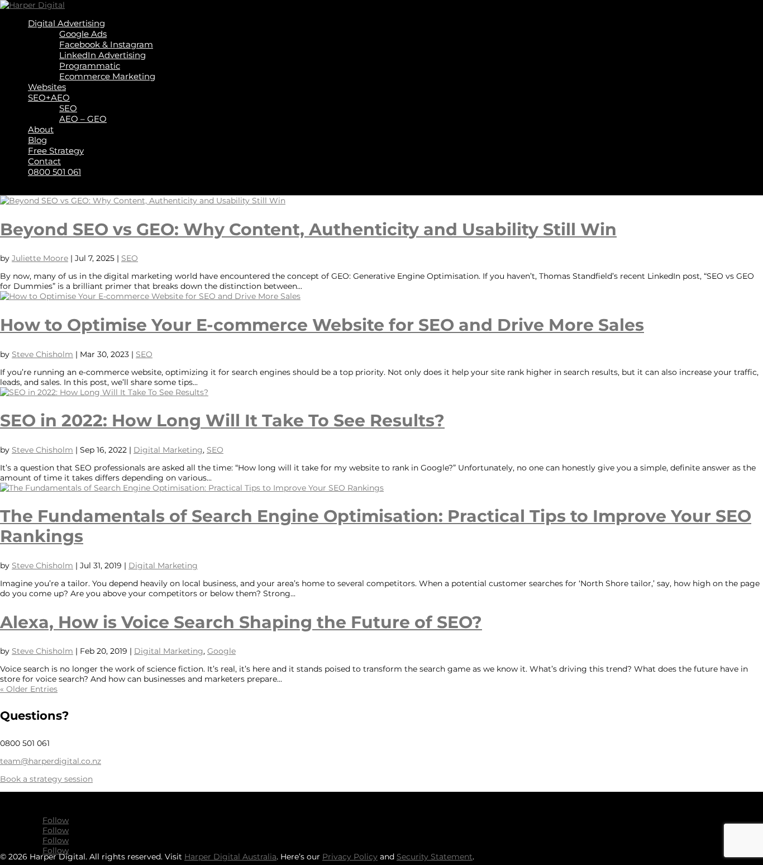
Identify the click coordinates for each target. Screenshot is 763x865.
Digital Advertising (66, 23)
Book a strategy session (46, 779)
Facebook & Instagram (106, 44)
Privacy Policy (350, 857)
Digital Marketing (168, 450)
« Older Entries (29, 689)
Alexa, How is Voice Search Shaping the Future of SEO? (241, 622)
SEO (68, 108)
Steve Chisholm (42, 354)
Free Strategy (56, 150)
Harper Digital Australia (230, 857)
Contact (44, 161)
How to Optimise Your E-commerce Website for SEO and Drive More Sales (322, 325)
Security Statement (435, 857)
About (41, 129)
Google (221, 651)
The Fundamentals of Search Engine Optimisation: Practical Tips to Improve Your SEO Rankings (375, 526)
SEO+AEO (49, 97)
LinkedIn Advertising (102, 55)
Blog (37, 140)
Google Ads (83, 33)
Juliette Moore (40, 258)
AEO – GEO (83, 118)
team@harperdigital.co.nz (50, 761)
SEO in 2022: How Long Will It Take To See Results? (222, 420)
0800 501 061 (54, 172)
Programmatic (89, 65)
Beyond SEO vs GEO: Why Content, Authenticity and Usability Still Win (308, 229)
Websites (47, 87)
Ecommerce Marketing (107, 76)
